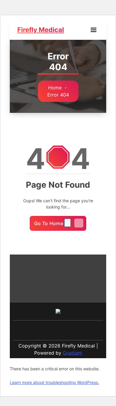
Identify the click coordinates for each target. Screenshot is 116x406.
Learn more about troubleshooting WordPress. (54, 382)
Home (55, 88)
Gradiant (72, 353)
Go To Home (49, 223)
